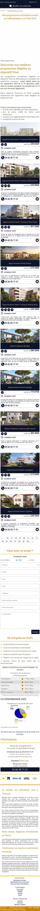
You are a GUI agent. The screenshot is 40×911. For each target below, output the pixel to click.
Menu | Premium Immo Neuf (7, 2)
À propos (20, 903)
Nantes (20, 844)
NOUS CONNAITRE (20, 899)
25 (7, 541)
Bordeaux (14, 844)
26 (11, 541)
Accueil (2, 11)
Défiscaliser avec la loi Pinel (19, 882)
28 (19, 541)
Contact (20, 901)
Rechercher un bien (19, 880)
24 (2, 541)
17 (11, 538)
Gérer (20, 895)
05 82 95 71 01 (11, 157)
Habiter (20, 560)
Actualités (20, 890)
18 (16, 538)
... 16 (6, 538)
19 (20, 538)
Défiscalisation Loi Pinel (14, 11)
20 (24, 538)
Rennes (24, 844)
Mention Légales (20, 904)
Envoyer (35, 632)
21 (28, 538)
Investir (32, 560)
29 (23, 541)
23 (37, 538)
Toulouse (9, 844)
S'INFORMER (20, 888)
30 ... (28, 541)
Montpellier (31, 844)
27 (15, 541)
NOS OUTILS (19, 878)
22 (32, 538)
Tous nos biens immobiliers (20, 884)
